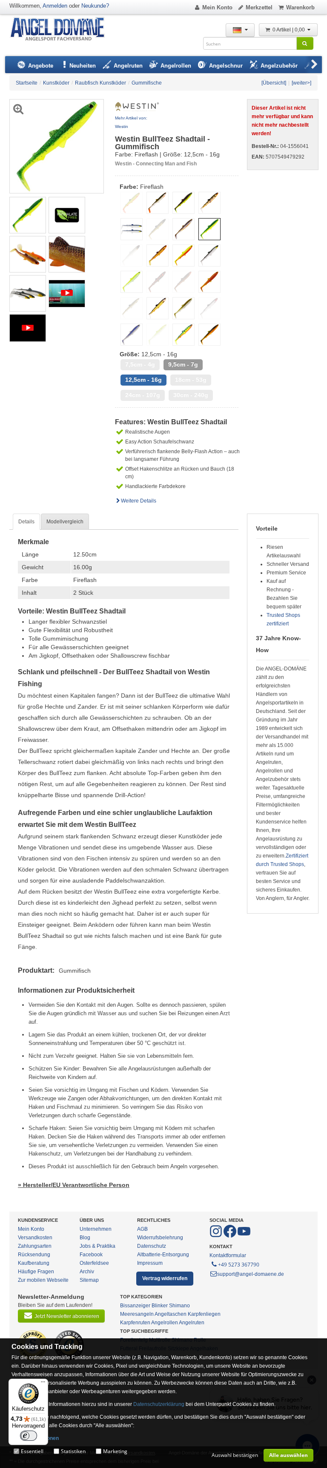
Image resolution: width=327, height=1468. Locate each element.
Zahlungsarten (35, 1246)
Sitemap (89, 1280)
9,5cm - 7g (183, 364)
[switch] (28, 1436)
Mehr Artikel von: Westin (131, 122)
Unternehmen (96, 1229)
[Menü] (43, 1384)
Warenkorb (300, 7)
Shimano (179, 1306)
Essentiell (32, 1451)
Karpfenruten (135, 1323)
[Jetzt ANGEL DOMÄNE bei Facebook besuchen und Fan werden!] (216, 1236)
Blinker (160, 1306)
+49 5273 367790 (238, 1264)
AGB (142, 1229)
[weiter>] (301, 83)
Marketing (115, 1451)
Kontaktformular (227, 1255)
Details (26, 522)
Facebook (91, 1255)
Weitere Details (138, 501)
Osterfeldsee (94, 1263)
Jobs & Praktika (97, 1246)
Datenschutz (151, 1246)
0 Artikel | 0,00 (289, 30)
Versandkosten (35, 1238)
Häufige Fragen (36, 1272)
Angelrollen (164, 1323)
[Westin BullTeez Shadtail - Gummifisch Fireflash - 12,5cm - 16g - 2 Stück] (27, 215)
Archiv (87, 1272)
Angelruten (191, 1323)
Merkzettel (259, 7)
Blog (85, 1238)
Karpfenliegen (204, 1314)
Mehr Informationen (35, 1438)
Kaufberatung (33, 1263)
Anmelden (55, 6)
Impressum (150, 1263)
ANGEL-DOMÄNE (61, 29)
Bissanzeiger (135, 1306)
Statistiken (73, 1451)
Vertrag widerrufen (164, 1278)
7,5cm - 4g (140, 364)
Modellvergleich (64, 522)
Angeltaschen (170, 1314)
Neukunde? (95, 6)
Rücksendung (34, 1255)
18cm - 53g (191, 380)
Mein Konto (217, 7)
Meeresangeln (137, 1314)
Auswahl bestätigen (235, 1455)
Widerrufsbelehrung (160, 1238)
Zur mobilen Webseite (43, 1280)
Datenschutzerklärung (158, 1404)
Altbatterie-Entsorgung (163, 1255)
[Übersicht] (273, 83)
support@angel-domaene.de (250, 1274)
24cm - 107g (142, 395)
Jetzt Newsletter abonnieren (66, 1316)
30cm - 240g (190, 395)
